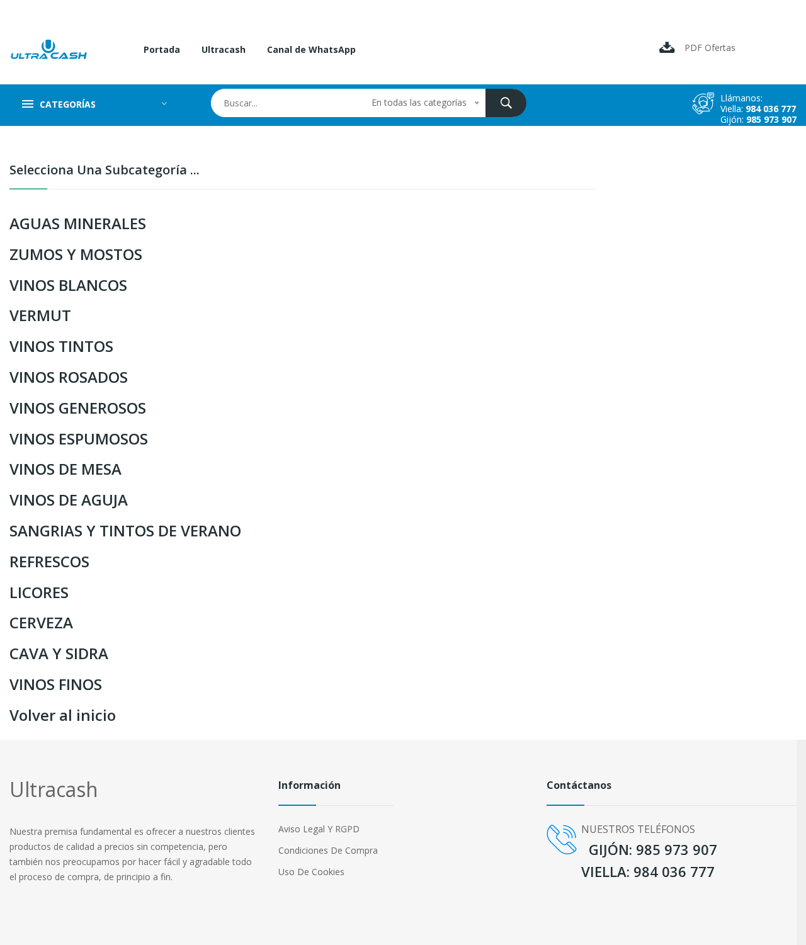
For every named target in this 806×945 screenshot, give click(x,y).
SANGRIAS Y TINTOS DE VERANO (125, 530)
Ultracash (224, 49)
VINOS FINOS (55, 684)
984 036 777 (771, 109)
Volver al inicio (62, 715)
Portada (162, 49)
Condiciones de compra (328, 850)
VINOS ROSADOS (68, 376)
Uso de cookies (311, 872)
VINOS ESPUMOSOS (78, 438)
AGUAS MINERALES (77, 223)
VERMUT (40, 315)
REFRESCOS (49, 561)
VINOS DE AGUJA (68, 499)
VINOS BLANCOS (68, 284)
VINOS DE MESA (65, 468)
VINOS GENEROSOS (77, 407)
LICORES (39, 592)
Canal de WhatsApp (311, 49)
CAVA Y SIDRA (58, 653)
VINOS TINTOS (61, 346)
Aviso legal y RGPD (319, 829)
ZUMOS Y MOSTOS (75, 254)
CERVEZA (41, 622)
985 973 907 (771, 119)
